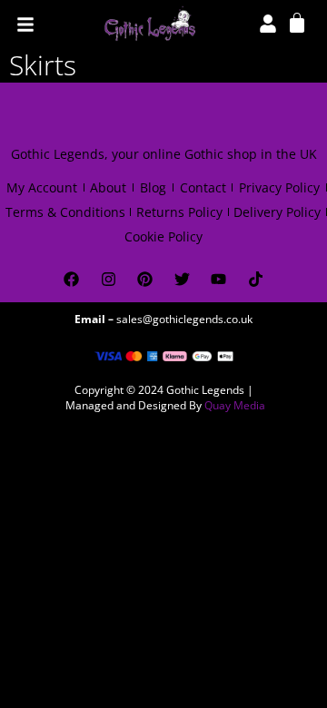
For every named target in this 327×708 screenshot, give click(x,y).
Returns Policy (179, 212)
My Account (41, 187)
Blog (153, 187)
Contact (203, 187)
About (108, 187)
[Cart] (297, 22)
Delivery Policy (277, 212)
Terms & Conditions (65, 212)
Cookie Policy (163, 236)
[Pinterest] (145, 279)
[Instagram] (108, 279)
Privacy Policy (279, 187)
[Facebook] (71, 279)
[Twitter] (182, 279)
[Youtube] (219, 279)
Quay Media (234, 405)
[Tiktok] (256, 279)
